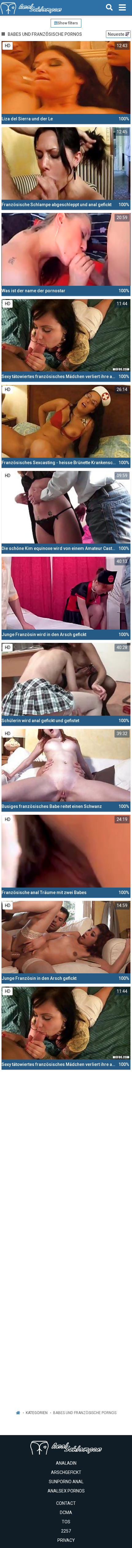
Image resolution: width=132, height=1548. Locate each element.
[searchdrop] (109, 7)
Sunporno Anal (66, 1481)
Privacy (66, 1540)
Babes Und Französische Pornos (84, 1413)
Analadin (66, 1463)
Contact (66, 1503)
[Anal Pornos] (31, 7)
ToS (66, 1521)
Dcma (66, 1512)
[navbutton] (122, 7)
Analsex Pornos (66, 1490)
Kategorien (37, 1413)
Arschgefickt (66, 1472)
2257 (66, 1531)
